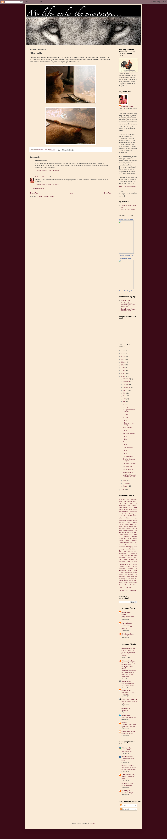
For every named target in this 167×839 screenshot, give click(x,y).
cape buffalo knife (131, 511)
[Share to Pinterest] (72, 150)
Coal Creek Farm (127, 784)
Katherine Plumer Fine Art (126, 219)
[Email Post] (59, 149)
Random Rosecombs (128, 210)
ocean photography (125, 549)
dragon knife (129, 524)
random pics (132, 557)
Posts (124, 805)
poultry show (132, 555)
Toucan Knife (130, 578)
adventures (134, 499)
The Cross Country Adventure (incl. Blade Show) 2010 (128, 304)
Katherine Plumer (41, 177)
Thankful (130, 568)
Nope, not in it (127, 428)
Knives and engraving (129, 699)
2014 (123, 353)
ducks (128, 528)
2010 (123, 365)
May (124, 399)
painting (130, 551)
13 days (125, 407)
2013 (123, 356)
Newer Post (34, 193)
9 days (125, 420)
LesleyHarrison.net (128, 648)
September (127, 387)
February (126, 483)
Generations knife (130, 534)
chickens (122, 520)
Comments (125, 809)
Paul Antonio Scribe (128, 731)
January (126, 486)
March (125, 480)
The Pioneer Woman (128, 766)
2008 (123, 371)
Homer (121, 543)
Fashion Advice (128, 469)
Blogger (92, 823)
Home (71, 193)
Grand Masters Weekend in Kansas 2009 (129, 310)
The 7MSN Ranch (128, 757)
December (126, 379)
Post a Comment (38, 189)
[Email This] (63, 150)
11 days (125, 414)
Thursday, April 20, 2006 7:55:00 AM (47, 170)
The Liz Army (126, 681)
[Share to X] (68, 150)
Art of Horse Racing (128, 775)
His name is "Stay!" (127, 792)
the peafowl (129, 574)
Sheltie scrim (124, 566)
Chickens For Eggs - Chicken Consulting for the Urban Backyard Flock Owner (129, 665)
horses (126, 543)
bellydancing (123, 507)
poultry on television (129, 433)
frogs (135, 532)
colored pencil (132, 520)
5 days (125, 439)
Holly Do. (125, 722)
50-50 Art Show (124, 499)
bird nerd (133, 507)
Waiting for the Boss (125, 582)
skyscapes (122, 568)
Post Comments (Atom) (46, 196)
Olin (133, 549)
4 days (125, 445)
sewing (135, 564)
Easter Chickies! (128, 456)
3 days (125, 450)
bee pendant (132, 505)
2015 (123, 351)
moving (128, 547)
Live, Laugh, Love (128, 634)
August (125, 390)
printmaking (122, 557)
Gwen (135, 538)
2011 (123, 362)
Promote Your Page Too (126, 255)
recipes (125, 559)
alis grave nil (126, 708)
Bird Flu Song (127, 466)
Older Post (107, 193)
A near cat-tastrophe (129, 464)
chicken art (131, 518)
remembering (126, 715)
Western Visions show (126, 585)
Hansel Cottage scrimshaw (128, 540)
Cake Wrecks (126, 748)
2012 (123, 359)
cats (124, 516)
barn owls (123, 503)
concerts (121, 522)
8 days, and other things (128, 424)
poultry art (123, 555)
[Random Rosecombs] (126, 289)
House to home (126, 636)
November (126, 382)
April (124, 402)
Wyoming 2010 (126, 300)
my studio (134, 546)
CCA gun (129, 516)
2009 (123, 368)
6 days (125, 436)
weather (135, 582)
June (125, 396)
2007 (123, 373)
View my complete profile (127, 186)
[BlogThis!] (65, 150)
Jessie (132, 542)
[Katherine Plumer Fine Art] (126, 253)
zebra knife (132, 590)
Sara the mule (132, 561)
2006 (123, 376)
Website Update (128, 472)
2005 (123, 490)
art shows (133, 501)
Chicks (125, 442)
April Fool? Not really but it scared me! (130, 476)
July (124, 393)
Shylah (135, 566)
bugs (130, 509)
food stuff (130, 532)
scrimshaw (124, 564)
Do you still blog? (127, 785)
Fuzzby (121, 534)
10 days (125, 417)
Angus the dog (124, 501)
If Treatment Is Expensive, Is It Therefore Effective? (129, 626)
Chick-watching (128, 448)
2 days (125, 453)
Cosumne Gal (126, 690)
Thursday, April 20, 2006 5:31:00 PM (47, 184)
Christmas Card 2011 (128, 733)
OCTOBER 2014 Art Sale (129, 717)
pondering (134, 553)
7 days (125, 430)
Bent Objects (126, 791)
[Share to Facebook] (70, 150)
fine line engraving (128, 530)
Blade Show (123, 510)
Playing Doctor (127, 623)
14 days (125, 404)
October (125, 384)
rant (120, 559)
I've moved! (125, 710)
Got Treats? (124, 536)
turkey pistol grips (130, 581)
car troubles (123, 514)
